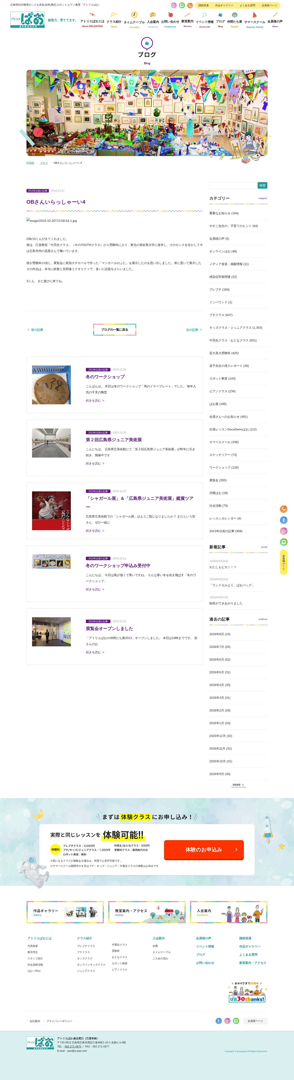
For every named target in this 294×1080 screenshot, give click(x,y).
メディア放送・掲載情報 (226, 264)
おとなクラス (119, 957)
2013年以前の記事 (221, 531)
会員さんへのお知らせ (224, 416)
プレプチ (215, 289)
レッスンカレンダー (223, 518)
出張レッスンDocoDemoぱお (229, 429)
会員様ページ (269, 5)
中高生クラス (119, 944)
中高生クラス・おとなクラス (229, 340)
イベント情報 (205, 24)
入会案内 (159, 938)
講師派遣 (203, 5)
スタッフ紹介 (35, 958)
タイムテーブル (134, 24)
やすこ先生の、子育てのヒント (230, 226)
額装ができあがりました (226, 603)
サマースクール (220, 442)
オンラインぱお (220, 251)
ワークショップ (220, 467)
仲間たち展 (234, 24)
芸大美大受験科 (220, 353)
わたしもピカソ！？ (223, 567)
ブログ (220, 24)
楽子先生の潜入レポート (226, 365)
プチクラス (216, 315)
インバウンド (218, 302)
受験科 (116, 950)
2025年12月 (217, 736)
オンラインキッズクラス (91, 964)
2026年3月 (216, 697)
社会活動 (215, 505)
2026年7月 (216, 647)
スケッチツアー (220, 454)
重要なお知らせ (220, 213)
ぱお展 (213, 404)
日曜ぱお (215, 493)
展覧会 (213, 480)
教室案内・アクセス (252, 962)
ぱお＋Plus (34, 970)
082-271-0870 (73, 1046)
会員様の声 (275, 24)
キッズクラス (85, 958)
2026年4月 (216, 685)
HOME (30, 162)
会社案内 (35, 1021)
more (236, 784)
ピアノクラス (218, 391)
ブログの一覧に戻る (114, 329)
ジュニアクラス (86, 970)
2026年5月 (216, 672)
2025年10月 (217, 761)
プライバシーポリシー (59, 1021)
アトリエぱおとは (40, 938)
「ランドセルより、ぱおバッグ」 (232, 585)
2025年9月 (216, 774)
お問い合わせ (205, 962)
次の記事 (192, 329)
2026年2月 (216, 710)
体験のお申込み (204, 849)
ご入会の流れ (160, 958)
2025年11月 (217, 748)
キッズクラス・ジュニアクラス (230, 327)
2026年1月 (216, 723)
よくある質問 (247, 5)
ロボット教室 (218, 378)
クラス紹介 (84, 938)
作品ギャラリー (224, 5)
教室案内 (187, 23)
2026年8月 (216, 634)
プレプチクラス (86, 945)
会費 (155, 945)
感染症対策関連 (220, 276)
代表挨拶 (33, 945)
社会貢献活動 (35, 964)
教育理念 (33, 952)
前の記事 (37, 329)
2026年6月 (216, 659)
